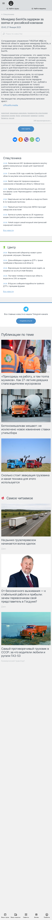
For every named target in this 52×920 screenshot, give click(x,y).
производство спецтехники (37, 113)
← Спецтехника (7, 14)
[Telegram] (37, 139)
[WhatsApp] (32, 139)
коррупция (5, 113)
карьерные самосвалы (18, 113)
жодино (41, 116)
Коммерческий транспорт (13, 661)
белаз (18, 116)
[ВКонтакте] (15, 139)
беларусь (4, 118)
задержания (25, 116)
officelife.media (10, 105)
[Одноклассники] (20, 139)
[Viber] (26, 139)
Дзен (3, 548)
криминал (34, 116)
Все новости (8, 230)
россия (11, 118)
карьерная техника (8, 116)
